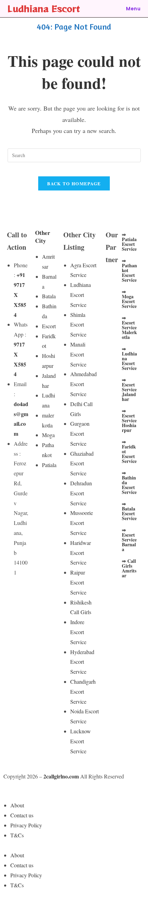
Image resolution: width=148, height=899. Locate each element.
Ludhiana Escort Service (80, 294)
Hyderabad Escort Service (82, 661)
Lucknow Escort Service (80, 741)
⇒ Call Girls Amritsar (129, 568)
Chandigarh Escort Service (83, 691)
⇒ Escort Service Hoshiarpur (129, 420)
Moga (48, 434)
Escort (49, 326)
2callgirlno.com (61, 776)
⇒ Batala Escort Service (129, 511)
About (17, 805)
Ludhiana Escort (44, 8)
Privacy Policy (26, 825)
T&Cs (17, 835)
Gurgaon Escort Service (79, 433)
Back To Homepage (74, 183)
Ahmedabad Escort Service (83, 383)
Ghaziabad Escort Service (82, 463)
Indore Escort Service (78, 631)
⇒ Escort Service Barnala (129, 539)
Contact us (21, 815)
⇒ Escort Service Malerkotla (129, 327)
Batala (49, 296)
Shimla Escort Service (78, 324)
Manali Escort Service (78, 354)
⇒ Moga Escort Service (129, 299)
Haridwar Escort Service (80, 552)
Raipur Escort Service (78, 582)
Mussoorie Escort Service (81, 522)
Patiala (49, 464)
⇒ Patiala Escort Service (129, 241)
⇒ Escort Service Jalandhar (129, 389)
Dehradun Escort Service (81, 493)
